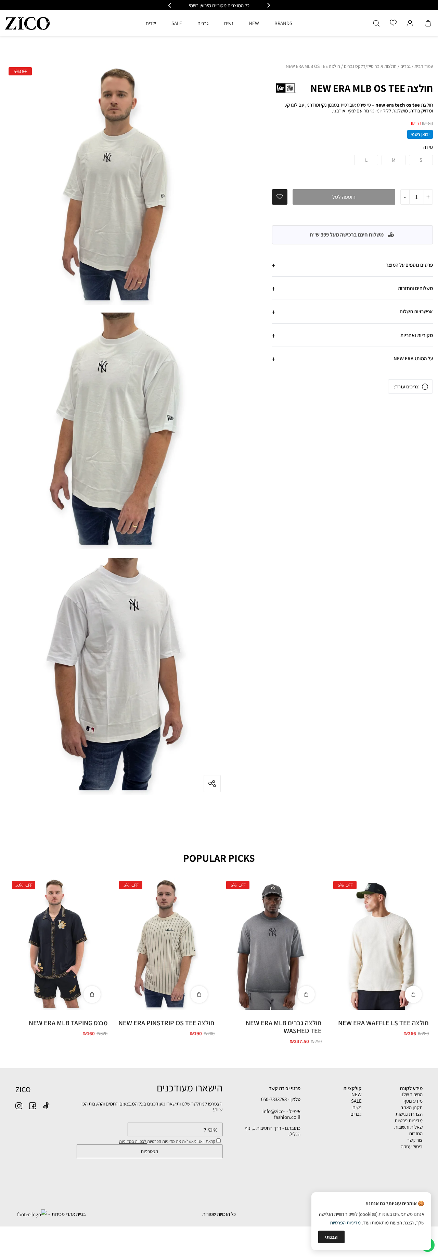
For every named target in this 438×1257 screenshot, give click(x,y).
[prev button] (268, 5)
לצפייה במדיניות (133, 1141)
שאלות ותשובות (408, 1127)
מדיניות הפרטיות (345, 1222)
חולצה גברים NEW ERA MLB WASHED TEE (284, 1026)
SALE (356, 1101)
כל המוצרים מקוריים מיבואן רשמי (219, 5)
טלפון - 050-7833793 (280, 1099)
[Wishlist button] (393, 23)
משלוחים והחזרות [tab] (415, 288)
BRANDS (283, 23)
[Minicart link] (428, 23)
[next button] (170, 5)
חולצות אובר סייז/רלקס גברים (370, 66)
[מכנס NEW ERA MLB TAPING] (58, 944)
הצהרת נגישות (409, 1114)
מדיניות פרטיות (409, 1120)
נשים (357, 1107)
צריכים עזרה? (406, 386)
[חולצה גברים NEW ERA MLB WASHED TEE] (272, 944)
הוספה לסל (344, 197)
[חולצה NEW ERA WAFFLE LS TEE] (379, 944)
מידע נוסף (413, 1101)
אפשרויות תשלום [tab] (416, 311)
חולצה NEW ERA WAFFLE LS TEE (383, 1022)
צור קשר (415, 1140)
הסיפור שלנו (411, 1094)
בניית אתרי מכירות (69, 1214)
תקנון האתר (412, 1107)
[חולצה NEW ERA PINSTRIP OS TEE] (165, 944)
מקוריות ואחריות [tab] (416, 335)
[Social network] (46, 1105)
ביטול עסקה (412, 1146)
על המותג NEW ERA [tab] (413, 358)
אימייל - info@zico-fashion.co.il (281, 1114)
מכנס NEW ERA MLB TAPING (68, 1022)
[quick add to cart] (413, 994)
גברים (405, 66)
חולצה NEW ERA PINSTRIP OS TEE (166, 1022)
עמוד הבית (423, 66)
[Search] (376, 23)
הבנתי (331, 1237)
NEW (356, 1094)
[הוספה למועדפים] (279, 197)
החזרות (416, 1133)
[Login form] (410, 23)
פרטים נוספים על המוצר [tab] (409, 265)
